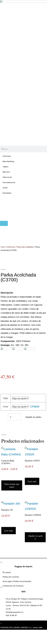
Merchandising (8, 161)
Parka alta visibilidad (25, 247)
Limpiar (34, 406)
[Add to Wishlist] (2, 416)
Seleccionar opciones (11, 485)
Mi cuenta (7, 572)
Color (5, 406)
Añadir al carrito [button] (35, 537)
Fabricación (7, 177)
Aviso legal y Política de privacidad (17, 581)
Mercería (6, 172)
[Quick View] (6, 477)
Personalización (9, 182)
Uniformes (7, 156)
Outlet (5, 188)
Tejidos (5, 167)
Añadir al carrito (33, 417)
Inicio (3, 247)
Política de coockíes (11, 577)
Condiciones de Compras (13, 586)
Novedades (7, 193)
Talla (5, 398)
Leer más (32, 481)
